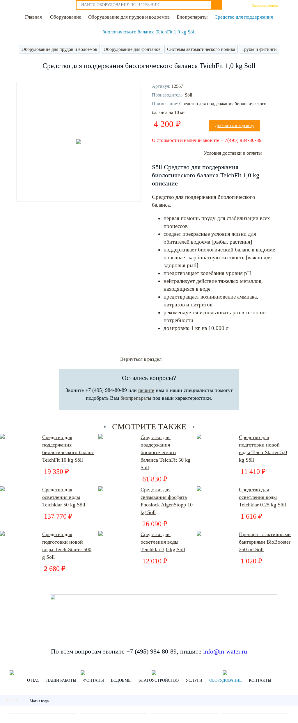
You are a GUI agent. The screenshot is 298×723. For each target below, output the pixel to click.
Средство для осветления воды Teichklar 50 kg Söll (63, 497)
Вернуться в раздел (141, 359)
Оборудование (65, 17)
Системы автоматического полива (201, 49)
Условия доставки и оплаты (233, 153)
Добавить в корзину (234, 125)
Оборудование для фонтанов (132, 49)
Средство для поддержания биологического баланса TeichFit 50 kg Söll (165, 452)
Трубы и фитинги (259, 49)
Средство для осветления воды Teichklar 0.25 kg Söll (262, 497)
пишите (146, 390)
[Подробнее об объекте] (42, 692)
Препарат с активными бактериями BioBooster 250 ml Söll (265, 541)
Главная (33, 17)
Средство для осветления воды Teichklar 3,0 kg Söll (163, 541)
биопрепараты (135, 398)
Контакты (149, 4)
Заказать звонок (265, 5)
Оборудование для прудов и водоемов (129, 17)
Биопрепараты (192, 17)
